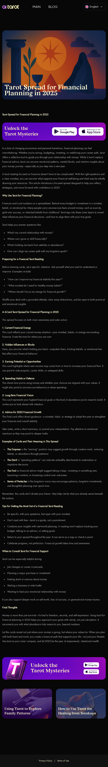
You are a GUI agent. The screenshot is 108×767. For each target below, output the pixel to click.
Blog (53, 7)
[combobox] (94, 6)
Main (36, 7)
